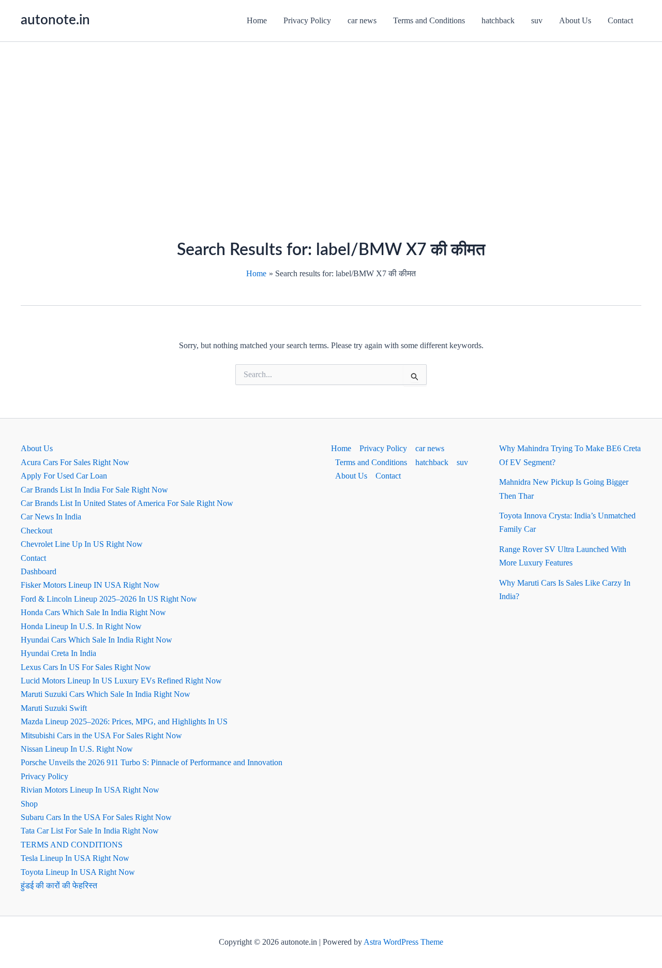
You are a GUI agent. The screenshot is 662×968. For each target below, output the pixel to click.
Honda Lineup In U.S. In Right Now (81, 626)
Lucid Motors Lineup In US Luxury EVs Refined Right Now (121, 680)
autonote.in (55, 20)
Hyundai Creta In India (58, 653)
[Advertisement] (331, 119)
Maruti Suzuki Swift (54, 708)
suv (537, 20)
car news (362, 20)
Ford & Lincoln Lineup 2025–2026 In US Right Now (109, 598)
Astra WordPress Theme (403, 941)
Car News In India (51, 516)
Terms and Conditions (429, 20)
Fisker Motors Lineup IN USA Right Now (90, 584)
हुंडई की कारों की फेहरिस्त (59, 885)
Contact (620, 20)
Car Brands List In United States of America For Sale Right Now (127, 503)
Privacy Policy (307, 20)
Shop (29, 803)
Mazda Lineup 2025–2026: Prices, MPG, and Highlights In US (124, 721)
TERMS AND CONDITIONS (72, 844)
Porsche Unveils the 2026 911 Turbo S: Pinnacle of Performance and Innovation (151, 762)
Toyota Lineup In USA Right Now (78, 872)
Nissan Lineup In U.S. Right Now (77, 748)
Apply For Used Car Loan (64, 475)
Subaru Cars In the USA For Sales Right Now (96, 817)
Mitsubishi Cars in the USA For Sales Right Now (101, 735)
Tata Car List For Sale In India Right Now (90, 830)
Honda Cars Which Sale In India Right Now (93, 612)
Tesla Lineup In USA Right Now (75, 858)
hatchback (498, 20)
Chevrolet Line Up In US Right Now (82, 544)
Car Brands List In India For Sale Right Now (94, 489)
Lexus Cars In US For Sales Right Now (86, 667)
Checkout (36, 530)
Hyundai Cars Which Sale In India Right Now (96, 639)
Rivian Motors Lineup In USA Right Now (90, 789)
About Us (575, 20)
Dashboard (38, 571)
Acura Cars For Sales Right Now (75, 462)
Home (257, 20)
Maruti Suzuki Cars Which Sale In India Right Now (105, 694)
